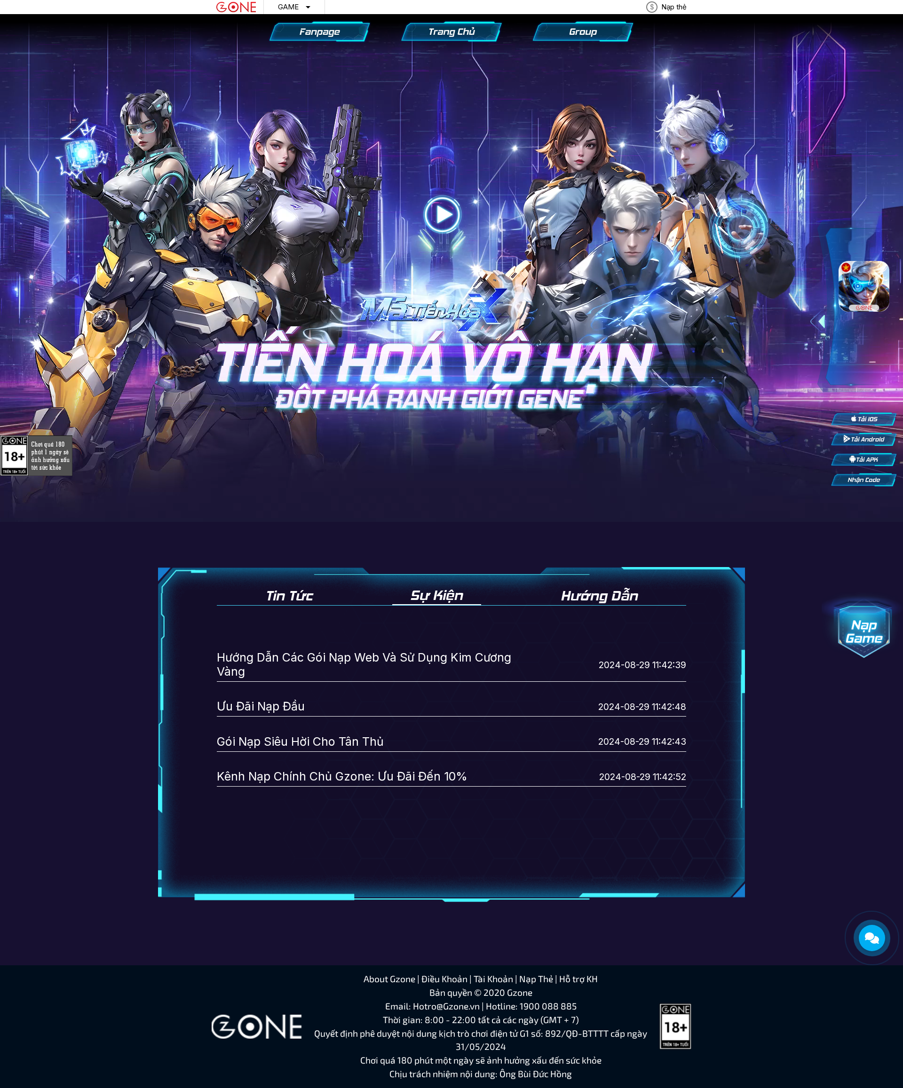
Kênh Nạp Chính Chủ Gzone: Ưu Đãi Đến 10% (342, 776)
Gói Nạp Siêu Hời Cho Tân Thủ (300, 741)
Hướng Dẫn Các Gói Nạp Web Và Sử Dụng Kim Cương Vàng (364, 664)
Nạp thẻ (674, 6)
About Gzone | (392, 978)
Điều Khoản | (447, 978)
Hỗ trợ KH (578, 978)
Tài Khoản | (496, 978)
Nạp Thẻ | (539, 978)
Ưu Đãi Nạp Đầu (261, 706)
